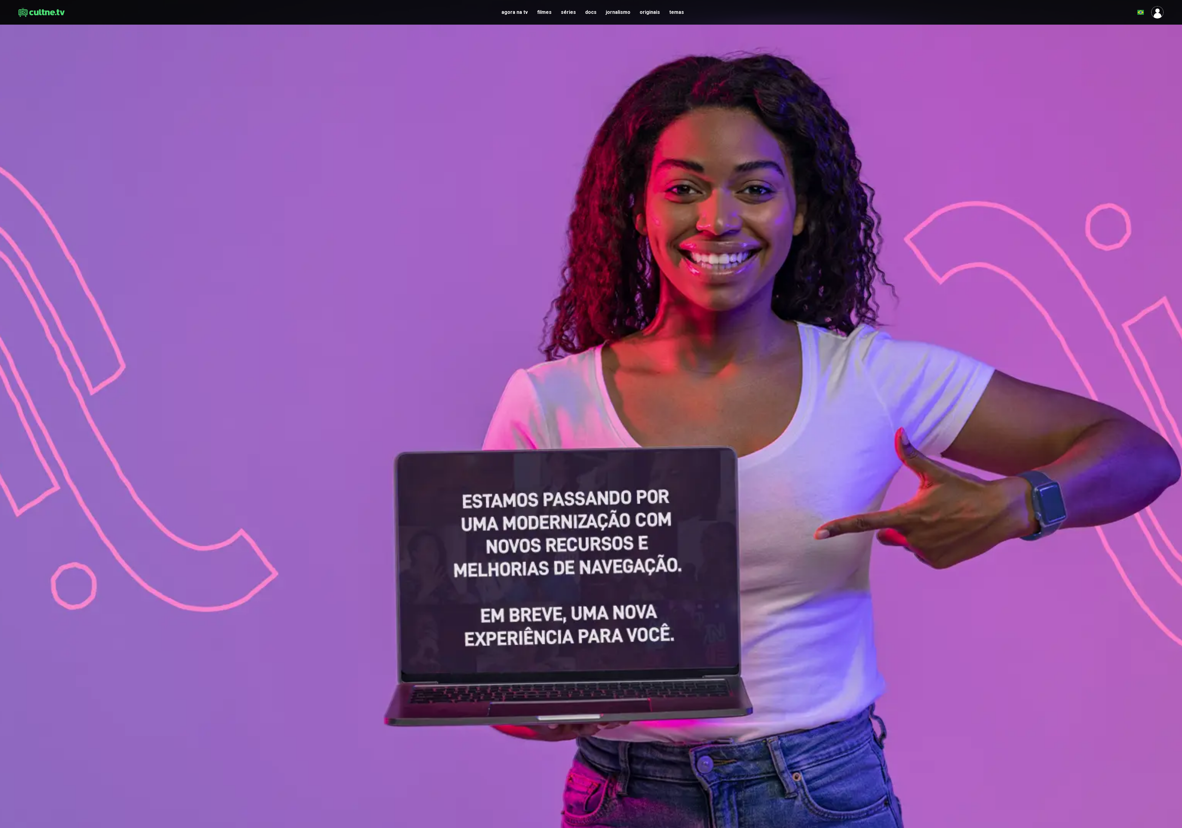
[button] (1125, 12)
